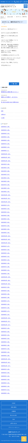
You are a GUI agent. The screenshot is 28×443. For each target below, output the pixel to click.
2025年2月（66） (5, 331)
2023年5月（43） (5, 259)
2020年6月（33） (5, 140)
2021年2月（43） (5, 167)
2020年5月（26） (5, 136)
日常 (2, 111)
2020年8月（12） (5, 147)
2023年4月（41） (5, 256)
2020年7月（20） (5, 143)
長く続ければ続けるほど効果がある (10, 102)
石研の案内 (13, 407)
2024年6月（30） (5, 304)
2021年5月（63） (5, 177)
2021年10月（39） (6, 195)
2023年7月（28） (5, 266)
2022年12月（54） (6, 242)
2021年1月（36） (5, 164)
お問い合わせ (13, 423)
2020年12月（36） (6, 160)
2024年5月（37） (5, 300)
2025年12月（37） (6, 365)
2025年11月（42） (6, 362)
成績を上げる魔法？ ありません (9, 97)
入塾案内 (13, 411)
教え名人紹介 (13, 415)
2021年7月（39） (5, 184)
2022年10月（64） (6, 236)
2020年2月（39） (5, 126)
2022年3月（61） (5, 212)
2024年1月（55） (5, 287)
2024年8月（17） (5, 311)
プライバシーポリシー (14, 427)
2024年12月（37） (6, 324)
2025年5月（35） (5, 342)
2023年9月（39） (5, 273)
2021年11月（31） (6, 198)
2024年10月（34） (6, 318)
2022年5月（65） (5, 218)
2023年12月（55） (6, 283)
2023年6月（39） (5, 263)
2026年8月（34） (5, 393)
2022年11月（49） (6, 239)
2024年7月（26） (5, 307)
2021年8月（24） (5, 188)
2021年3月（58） (5, 171)
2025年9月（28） (5, 355)
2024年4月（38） (5, 297)
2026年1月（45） (5, 369)
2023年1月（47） (5, 246)
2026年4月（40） (5, 379)
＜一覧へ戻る (14, 83)
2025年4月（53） (5, 338)
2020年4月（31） (5, 133)
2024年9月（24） (5, 314)
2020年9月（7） (5, 150)
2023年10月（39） (6, 277)
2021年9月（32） (5, 191)
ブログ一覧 (10, 16)
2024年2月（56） (5, 290)
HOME (13, 403)
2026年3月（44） (5, 376)
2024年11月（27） (6, 321)
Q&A (13, 419)
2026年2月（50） (5, 372)
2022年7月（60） (5, 225)
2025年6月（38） (5, 345)
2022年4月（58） (5, 215)
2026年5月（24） (5, 383)
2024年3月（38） (5, 294)
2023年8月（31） (5, 270)
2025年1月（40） (5, 328)
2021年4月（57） (5, 174)
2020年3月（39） (5, 130)
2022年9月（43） (5, 232)
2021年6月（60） (5, 181)
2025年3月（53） (5, 335)
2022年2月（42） (5, 208)
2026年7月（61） (5, 389)
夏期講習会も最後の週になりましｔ (10, 91)
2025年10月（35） (6, 359)
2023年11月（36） (6, 280)
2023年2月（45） (5, 249)
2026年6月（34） (5, 386)
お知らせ (3, 114)
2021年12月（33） (6, 201)
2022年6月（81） (5, 222)
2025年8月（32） (5, 352)
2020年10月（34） (6, 154)
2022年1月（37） (5, 205)
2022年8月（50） (5, 229)
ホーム (2, 16)
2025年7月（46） (5, 348)
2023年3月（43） (5, 253)
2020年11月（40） (6, 157)
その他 (2, 117)
